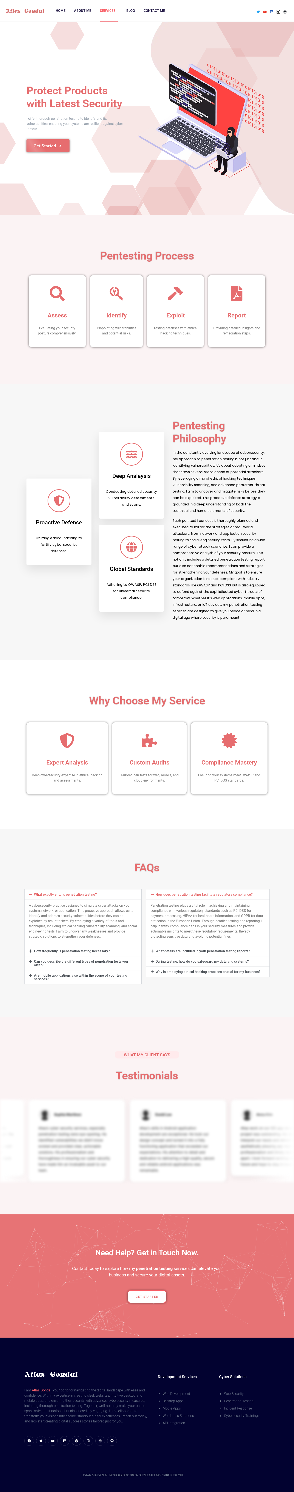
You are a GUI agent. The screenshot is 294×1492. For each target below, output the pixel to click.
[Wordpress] (285, 12)
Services (108, 11)
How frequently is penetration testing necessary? (72, 951)
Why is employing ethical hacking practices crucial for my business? (208, 972)
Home (60, 11)
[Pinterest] (76, 1441)
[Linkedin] (271, 12)
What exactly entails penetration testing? (65, 894)
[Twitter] (258, 12)
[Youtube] (265, 12)
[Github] (278, 12)
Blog (130, 11)
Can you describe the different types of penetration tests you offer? (81, 963)
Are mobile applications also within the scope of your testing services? (80, 977)
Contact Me (154, 11)
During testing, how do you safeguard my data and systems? (202, 961)
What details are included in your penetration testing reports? (203, 951)
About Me (82, 11)
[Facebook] (29, 1441)
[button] (83, 894)
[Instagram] (88, 1441)
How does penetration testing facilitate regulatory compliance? (204, 894)
